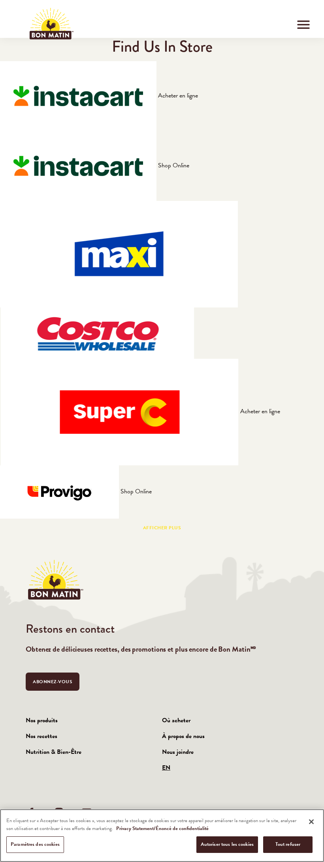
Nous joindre (178, 752)
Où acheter (176, 720)
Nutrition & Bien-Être (53, 752)
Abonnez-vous (52, 681)
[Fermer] (311, 821)
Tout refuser (288, 844)
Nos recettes (41, 736)
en (166, 767)
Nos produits (42, 720)
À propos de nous (183, 736)
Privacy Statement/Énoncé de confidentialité (162, 828)
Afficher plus (162, 527)
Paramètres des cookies (35, 844)
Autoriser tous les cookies (227, 844)
